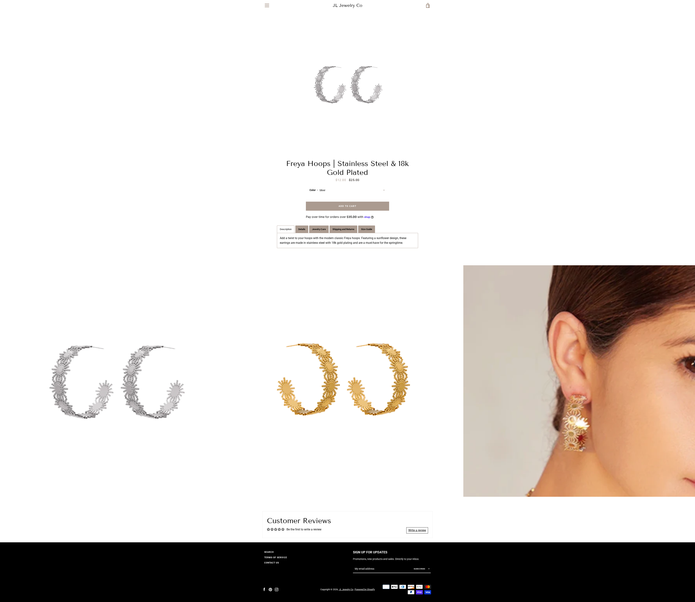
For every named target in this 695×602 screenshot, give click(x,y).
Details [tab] (301, 229)
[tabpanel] (347, 240)
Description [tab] (286, 229)
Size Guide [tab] (366, 229)
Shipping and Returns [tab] (343, 229)
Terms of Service (275, 557)
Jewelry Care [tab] (319, 229)
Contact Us (271, 562)
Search (269, 552)
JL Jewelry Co (347, 5)
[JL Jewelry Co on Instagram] (276, 589)
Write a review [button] (417, 530)
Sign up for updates (370, 552)
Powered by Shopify (365, 589)
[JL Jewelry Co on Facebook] (264, 589)
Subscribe (420, 569)
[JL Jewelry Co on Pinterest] (270, 589)
